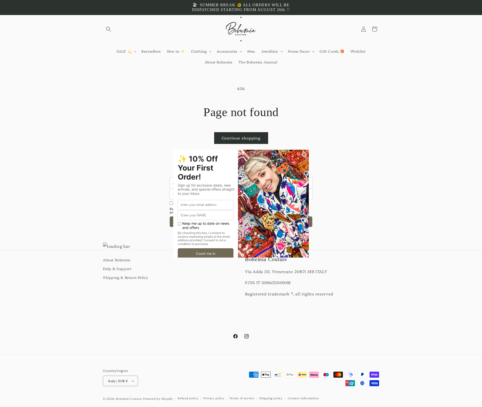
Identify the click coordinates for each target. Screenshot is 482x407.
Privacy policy (213, 398)
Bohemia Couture (129, 398)
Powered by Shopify (158, 398)
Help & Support (117, 268)
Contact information (303, 398)
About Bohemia (117, 259)
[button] (108, 29)
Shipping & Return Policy (125, 277)
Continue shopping (241, 137)
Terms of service (241, 398)
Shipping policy (271, 398)
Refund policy (188, 398)
